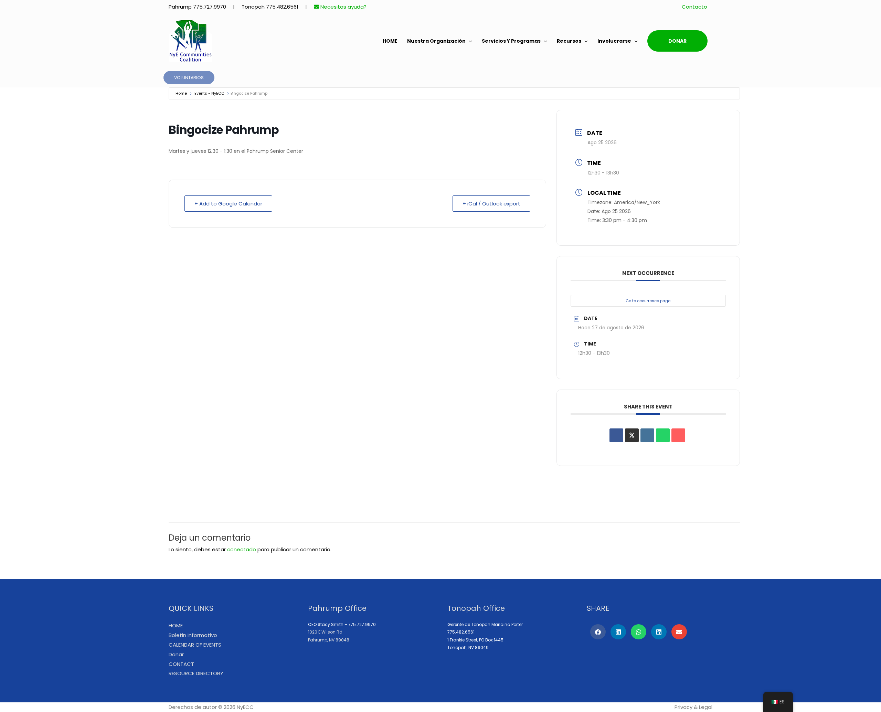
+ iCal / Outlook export (491, 203)
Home (181, 93)
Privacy (683, 707)
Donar (677, 41)
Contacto (694, 6)
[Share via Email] (678, 435)
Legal (705, 707)
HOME (390, 41)
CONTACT (181, 664)
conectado (241, 549)
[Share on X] (632, 435)
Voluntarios (189, 78)
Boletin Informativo (193, 635)
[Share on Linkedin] (647, 435)
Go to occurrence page (648, 301)
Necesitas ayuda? (343, 6)
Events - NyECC (209, 93)
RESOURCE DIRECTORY (196, 673)
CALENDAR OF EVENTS (195, 644)
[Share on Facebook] (616, 435)
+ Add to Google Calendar (228, 203)
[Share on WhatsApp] (663, 435)
